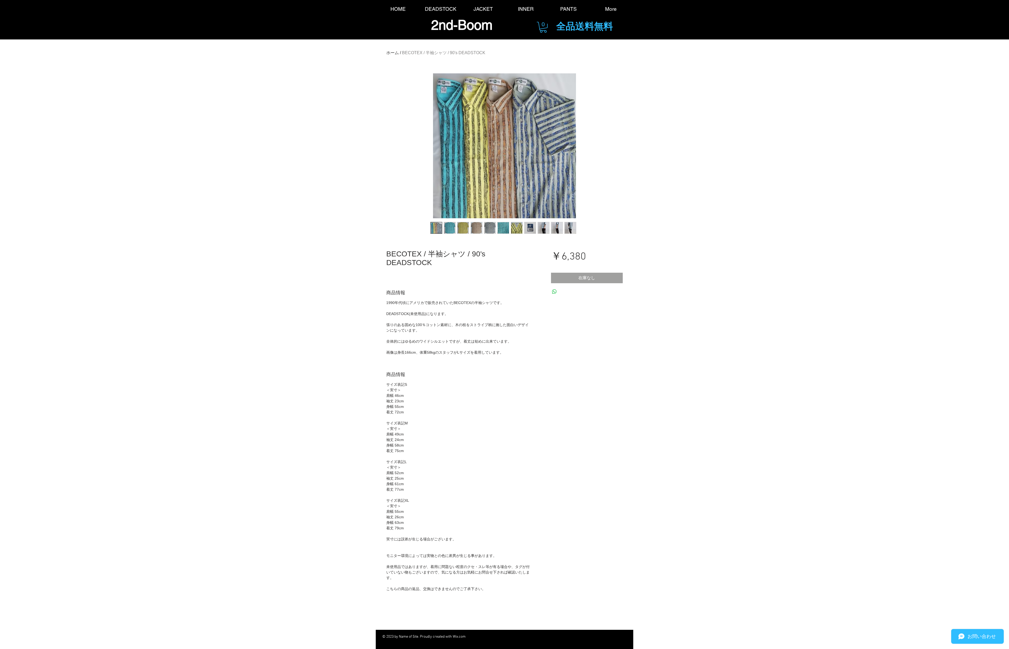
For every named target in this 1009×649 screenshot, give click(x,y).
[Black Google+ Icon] (544, 636)
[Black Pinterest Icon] (573, 636)
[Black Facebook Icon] (515, 636)
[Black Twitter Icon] (530, 636)
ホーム (392, 52)
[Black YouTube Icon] (558, 636)
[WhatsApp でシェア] (554, 291)
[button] (543, 27)
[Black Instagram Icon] (587, 636)
